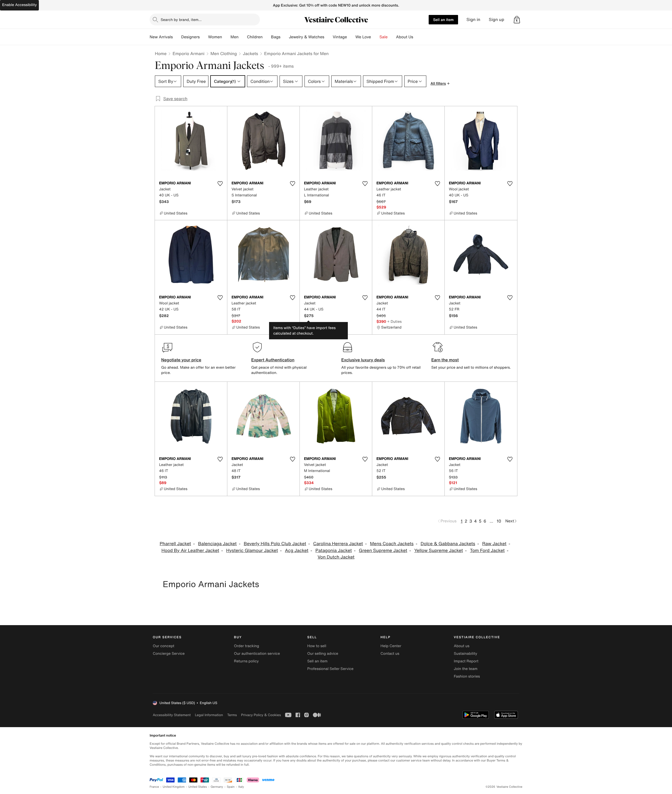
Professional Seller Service (330, 669)
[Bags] (284, 37)
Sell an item (443, 19)
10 (499, 521)
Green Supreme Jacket (383, 550)
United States (197, 787)
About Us (404, 37)
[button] (517, 19)
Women (215, 37)
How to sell (316, 646)
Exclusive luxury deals (363, 360)
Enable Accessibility (19, 5)
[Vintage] (351, 37)
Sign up (496, 19)
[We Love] (375, 37)
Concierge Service (169, 653)
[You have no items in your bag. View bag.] (517, 19)
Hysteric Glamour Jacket (252, 550)
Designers (190, 37)
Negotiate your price (181, 360)
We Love (363, 37)
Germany (217, 787)
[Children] (267, 37)
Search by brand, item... (181, 19)
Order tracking (246, 646)
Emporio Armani (188, 53)
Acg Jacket (296, 550)
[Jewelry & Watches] (328, 37)
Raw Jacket (494, 543)
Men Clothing (224, 53)
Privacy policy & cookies (261, 714)
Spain (231, 787)
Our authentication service (257, 653)
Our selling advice (322, 653)
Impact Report (466, 661)
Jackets (250, 53)
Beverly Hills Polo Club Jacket (275, 543)
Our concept (163, 646)
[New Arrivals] (177, 37)
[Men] (243, 37)
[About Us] (417, 37)
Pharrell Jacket (175, 543)
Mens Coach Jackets (391, 543)
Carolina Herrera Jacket (338, 543)
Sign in (473, 19)
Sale (384, 37)
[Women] (226, 37)
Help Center (391, 646)
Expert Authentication (273, 360)
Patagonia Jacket (334, 550)
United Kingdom (174, 787)
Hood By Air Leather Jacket (190, 550)
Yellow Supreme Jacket (438, 550)
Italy (241, 787)
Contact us (390, 653)
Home (160, 53)
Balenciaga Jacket (217, 543)
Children (255, 37)
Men (234, 37)
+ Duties (394, 321)
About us (461, 646)
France (154, 787)
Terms (232, 714)
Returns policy (246, 661)
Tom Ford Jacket (487, 550)
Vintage (340, 37)
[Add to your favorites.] (220, 183)
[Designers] (204, 37)
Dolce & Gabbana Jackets (448, 543)
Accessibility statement (172, 714)
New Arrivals (161, 37)
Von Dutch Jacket (336, 557)
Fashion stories (467, 676)
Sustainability (465, 653)
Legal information (209, 714)
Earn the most (445, 360)
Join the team (465, 669)
